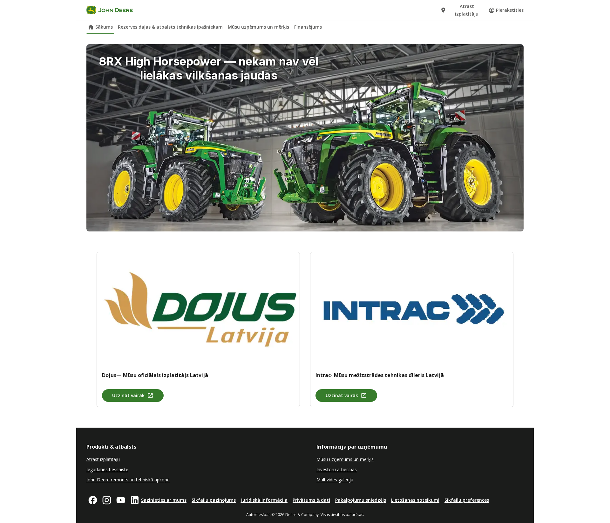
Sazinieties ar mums (163, 500)
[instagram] (106, 500)
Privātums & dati (311, 500)
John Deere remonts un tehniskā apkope (128, 480)
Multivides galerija (334, 480)
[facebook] (92, 500)
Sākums (104, 27)
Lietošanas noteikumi (415, 500)
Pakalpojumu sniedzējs (360, 500)
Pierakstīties (510, 10)
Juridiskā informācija (264, 500)
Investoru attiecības (336, 469)
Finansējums (308, 27)
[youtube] (120, 500)
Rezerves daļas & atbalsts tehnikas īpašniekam (170, 27)
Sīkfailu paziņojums (214, 500)
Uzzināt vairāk (128, 395)
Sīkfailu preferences (466, 500)
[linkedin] (134, 500)
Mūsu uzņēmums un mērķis (258, 27)
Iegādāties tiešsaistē (107, 469)
